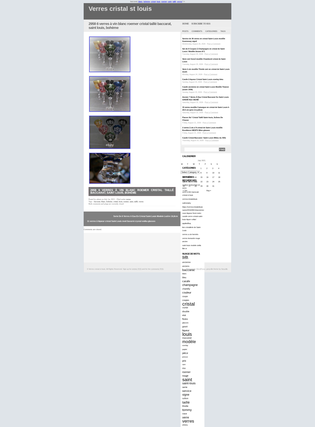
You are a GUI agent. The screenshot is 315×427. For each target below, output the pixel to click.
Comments (197, 31)
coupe (185, 296)
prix (184, 360)
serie (184, 387)
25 (219, 182)
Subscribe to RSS (200, 23)
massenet (187, 338)
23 (207, 182)
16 (207, 177)
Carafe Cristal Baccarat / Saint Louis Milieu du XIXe (204, 138)
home (185, 23)
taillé (174, 1)
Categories (211, 31)
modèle (189, 342)
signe (185, 394)
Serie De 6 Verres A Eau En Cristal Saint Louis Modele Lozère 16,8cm (145, 216)
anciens (185, 266)
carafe (186, 281)
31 (213, 186)
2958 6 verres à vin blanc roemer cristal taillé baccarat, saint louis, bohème (130, 26)
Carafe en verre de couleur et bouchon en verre (191, 185)
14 (196, 177)
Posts (185, 31)
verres (179, 1)
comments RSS (157, 269)
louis (158, 1)
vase (184, 413)
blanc (140, 1)
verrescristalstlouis (189, 199)
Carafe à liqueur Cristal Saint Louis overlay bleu (202, 79)
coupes (185, 300)
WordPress (200, 269)
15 (201, 177)
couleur (186, 292)
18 (219, 177)
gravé (185, 326)
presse (185, 357)
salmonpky (186, 203)
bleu (184, 277)
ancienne (186, 262)
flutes (185, 319)
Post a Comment (213, 44)
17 (213, 177)
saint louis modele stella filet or (191, 246)
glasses (185, 323)
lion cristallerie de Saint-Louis (191, 228)
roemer (164, 1)
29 (201, 186)
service (186, 391)
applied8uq (186, 223)
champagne (190, 285)
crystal (185, 307)
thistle (185, 406)
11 (219, 173)
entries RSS (136, 269)
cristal (153, 1)
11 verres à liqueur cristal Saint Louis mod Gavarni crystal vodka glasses (121, 221)
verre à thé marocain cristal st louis (190, 193)
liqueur (185, 330)
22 (201, 182)
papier (184, 349)
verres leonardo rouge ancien (191, 239)
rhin (184, 368)
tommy (187, 410)
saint (170, 1)
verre (185, 417)
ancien (185, 258)
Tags (222, 31)
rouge (185, 375)
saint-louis (189, 383)
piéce (185, 353)
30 (207, 186)
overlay (185, 345)
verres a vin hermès (190, 234)
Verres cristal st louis (120, 8)
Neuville (224, 269)
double (185, 311)
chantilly (186, 289)
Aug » (208, 190)
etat (184, 315)
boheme (147, 1)
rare (184, 364)
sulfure (185, 398)
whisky (185, 425)
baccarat (97, 201)
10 (213, 173)
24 (213, 182)
